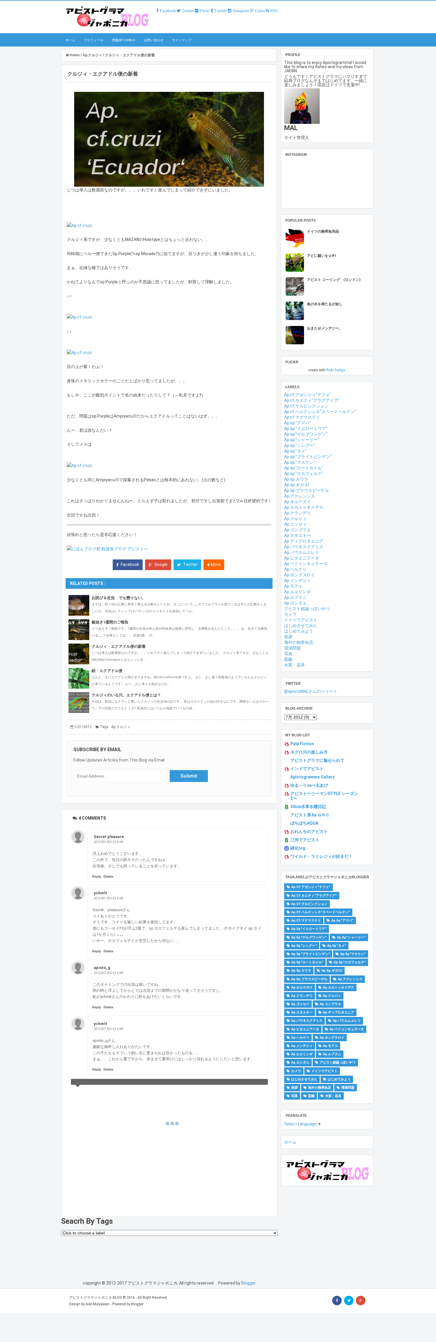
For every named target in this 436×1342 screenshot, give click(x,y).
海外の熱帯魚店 (298, 642)
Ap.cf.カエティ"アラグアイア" (312, 400)
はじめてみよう (298, 631)
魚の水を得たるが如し (325, 304)
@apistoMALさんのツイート (311, 691)
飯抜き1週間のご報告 (110, 622)
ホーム (70, 40)
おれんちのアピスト (309, 831)
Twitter (190, 564)
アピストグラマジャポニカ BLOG (95, 1297)
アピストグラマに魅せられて (317, 760)
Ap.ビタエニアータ (301, 558)
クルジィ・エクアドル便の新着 (119, 646)
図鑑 (288, 659)
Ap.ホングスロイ (299, 574)
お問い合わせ (153, 40)
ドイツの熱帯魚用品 (323, 231)
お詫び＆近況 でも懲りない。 (119, 598)
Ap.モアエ (293, 586)
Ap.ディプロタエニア (303, 541)
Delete (108, 876)
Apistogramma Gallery (312, 777)
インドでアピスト (307, 768)
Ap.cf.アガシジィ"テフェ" (307, 394)
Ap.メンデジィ (297, 580)
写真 (288, 653)
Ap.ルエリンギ (297, 591)
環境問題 (292, 648)
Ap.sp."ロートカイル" (303, 468)
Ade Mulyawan (97, 1304)
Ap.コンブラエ (297, 529)
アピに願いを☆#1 (321, 256)
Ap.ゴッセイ (295, 524)
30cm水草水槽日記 (308, 806)
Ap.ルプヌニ (295, 597)
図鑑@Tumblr (123, 40)
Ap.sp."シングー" (299, 445)
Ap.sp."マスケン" (299, 462)
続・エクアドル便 (107, 670)
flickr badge (336, 370)
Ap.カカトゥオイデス (303, 507)
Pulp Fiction (302, 743)
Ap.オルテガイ (297, 501)
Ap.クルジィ (121, 727)
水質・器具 (294, 665)
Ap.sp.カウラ (296, 479)
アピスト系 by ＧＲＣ (310, 814)
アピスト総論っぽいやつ (307, 608)
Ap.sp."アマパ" (297, 422)
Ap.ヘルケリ (295, 569)
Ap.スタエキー (297, 535)
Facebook (129, 564)
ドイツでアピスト (300, 620)
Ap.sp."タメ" (295, 451)
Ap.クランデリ (297, 513)
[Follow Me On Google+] (360, 1300)
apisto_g (102, 967)
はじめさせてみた (300, 625)
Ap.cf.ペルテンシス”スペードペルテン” (320, 411)
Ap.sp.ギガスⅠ (296, 484)
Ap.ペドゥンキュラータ (305, 563)
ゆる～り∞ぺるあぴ (309, 785)
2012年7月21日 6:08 (108, 842)
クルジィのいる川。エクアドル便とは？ (126, 695)
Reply (96, 876)
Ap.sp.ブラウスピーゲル (306, 490)
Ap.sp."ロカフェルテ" (303, 473)
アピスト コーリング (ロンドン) (333, 280)
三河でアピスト (304, 839)
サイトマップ (182, 40)
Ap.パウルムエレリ (301, 552)
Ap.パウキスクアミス (303, 546)
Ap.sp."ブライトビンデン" (308, 456)
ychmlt (100, 893)
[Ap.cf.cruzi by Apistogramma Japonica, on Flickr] (79, 225)
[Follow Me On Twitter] (349, 1300)
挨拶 (288, 636)
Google (161, 564)
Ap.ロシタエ (295, 603)
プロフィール (94, 40)
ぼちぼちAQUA (304, 823)
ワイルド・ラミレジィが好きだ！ (321, 856)
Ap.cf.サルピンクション (306, 406)
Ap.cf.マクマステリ (302, 417)
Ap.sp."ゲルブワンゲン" (305, 434)
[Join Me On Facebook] (337, 1300)
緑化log (297, 848)
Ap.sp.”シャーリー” (301, 439)
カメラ (290, 614)
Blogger (248, 1283)
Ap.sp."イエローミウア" (305, 428)
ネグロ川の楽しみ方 (309, 752)
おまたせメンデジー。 (325, 328)
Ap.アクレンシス (299, 496)
